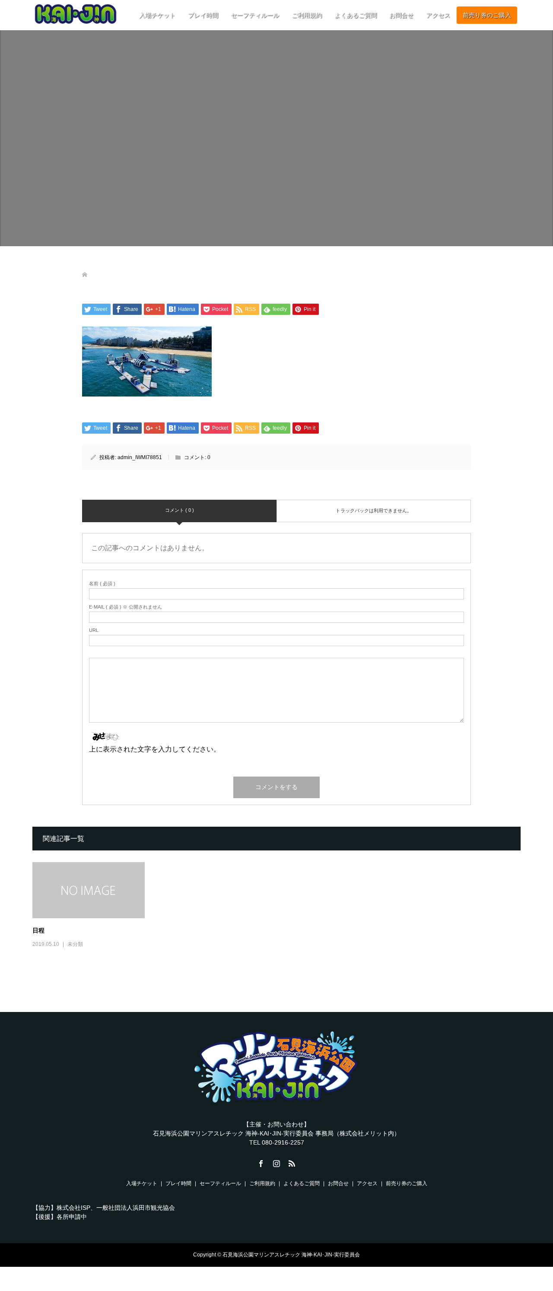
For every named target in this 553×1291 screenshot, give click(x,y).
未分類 (75, 944)
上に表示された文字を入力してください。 (154, 749)
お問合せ (401, 15)
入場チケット (157, 15)
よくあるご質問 (355, 15)
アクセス (438, 15)
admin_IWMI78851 (140, 457)
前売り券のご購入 (487, 15)
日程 (38, 930)
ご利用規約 (307, 15)
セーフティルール (255, 15)
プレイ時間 (203, 15)
